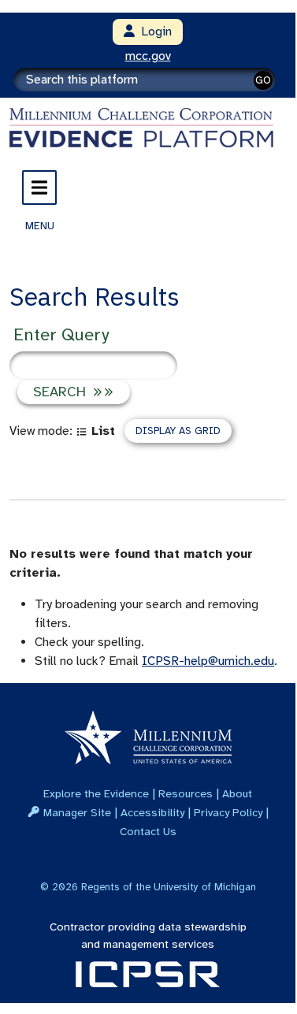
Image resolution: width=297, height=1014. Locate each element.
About (237, 793)
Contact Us (148, 831)
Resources (185, 793)
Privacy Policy (228, 812)
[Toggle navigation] (39, 187)
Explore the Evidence (96, 793)
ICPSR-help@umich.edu (208, 661)
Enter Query (61, 334)
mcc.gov (148, 56)
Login (153, 31)
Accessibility (152, 812)
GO (263, 80)
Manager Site (77, 812)
